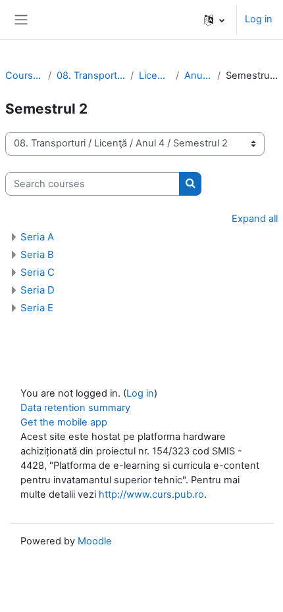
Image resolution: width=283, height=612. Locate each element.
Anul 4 (198, 75)
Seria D (37, 290)
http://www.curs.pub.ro (151, 494)
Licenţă (154, 75)
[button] (214, 19)
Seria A (37, 236)
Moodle (95, 541)
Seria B (37, 254)
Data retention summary (75, 408)
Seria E (36, 307)
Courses (24, 75)
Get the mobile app (63, 422)
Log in (258, 19)
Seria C (37, 272)
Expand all (255, 219)
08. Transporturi (91, 75)
